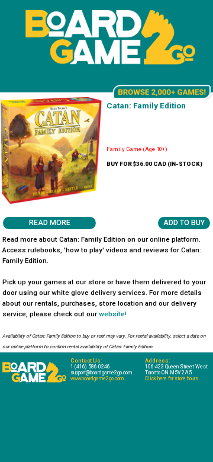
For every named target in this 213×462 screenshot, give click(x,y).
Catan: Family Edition (146, 105)
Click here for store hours (171, 378)
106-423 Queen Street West (176, 367)
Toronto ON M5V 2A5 (168, 373)
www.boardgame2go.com (97, 378)
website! (113, 314)
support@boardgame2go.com (101, 373)
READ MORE (49, 223)
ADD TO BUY (184, 223)
